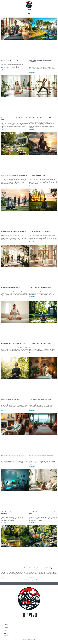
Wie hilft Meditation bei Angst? (37, 175)
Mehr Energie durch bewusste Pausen (10, 399)
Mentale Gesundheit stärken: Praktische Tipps (41, 568)
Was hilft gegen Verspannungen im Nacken (40, 399)
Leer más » (3, 69)
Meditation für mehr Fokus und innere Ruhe (40, 622)
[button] (29, 14)
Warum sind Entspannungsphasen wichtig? (12, 287)
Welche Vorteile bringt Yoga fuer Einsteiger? (40, 287)
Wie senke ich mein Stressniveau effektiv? (40, 343)
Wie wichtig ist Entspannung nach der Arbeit (12, 455)
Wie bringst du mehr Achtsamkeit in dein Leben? (13, 343)
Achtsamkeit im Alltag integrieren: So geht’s (12, 622)
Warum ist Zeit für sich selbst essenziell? (39, 231)
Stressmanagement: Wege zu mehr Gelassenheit (13, 568)
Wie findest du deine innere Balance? (10, 60)
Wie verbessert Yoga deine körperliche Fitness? (41, 117)
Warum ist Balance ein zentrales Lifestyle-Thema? (13, 231)
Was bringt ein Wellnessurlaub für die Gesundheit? (14, 175)
